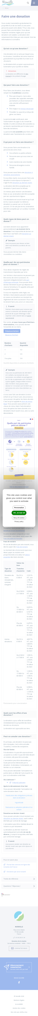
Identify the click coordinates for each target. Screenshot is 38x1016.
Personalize (19, 508)
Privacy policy (19, 521)
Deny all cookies (19, 518)
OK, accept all (19, 513)
